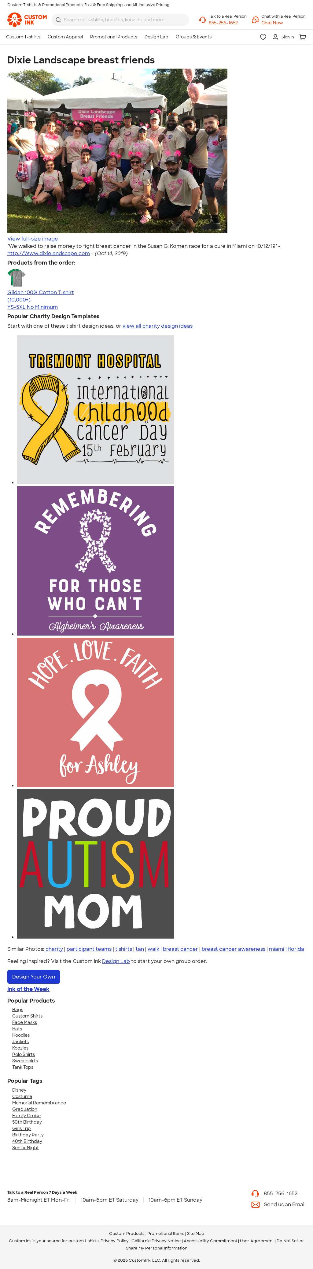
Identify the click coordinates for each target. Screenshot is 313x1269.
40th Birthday (27, 1141)
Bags (17, 1009)
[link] (27, 19)
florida (296, 949)
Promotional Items (165, 1233)
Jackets (20, 1041)
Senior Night (25, 1147)
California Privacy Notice (156, 1240)
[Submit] (58, 20)
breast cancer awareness (233, 949)
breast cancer (180, 949)
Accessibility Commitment (210, 1240)
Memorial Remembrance (39, 1103)
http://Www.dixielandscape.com (48, 253)
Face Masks (24, 1022)
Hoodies (21, 1035)
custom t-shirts (83, 1240)
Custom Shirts (27, 1016)
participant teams (89, 949)
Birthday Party (28, 1135)
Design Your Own (33, 977)
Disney (19, 1090)
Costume (22, 1096)
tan (140, 949)
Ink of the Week (28, 989)
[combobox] (120, 20)
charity (54, 949)
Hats (17, 1029)
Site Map (195, 1233)
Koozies (20, 1048)
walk (153, 949)
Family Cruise (26, 1115)
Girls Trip (21, 1128)
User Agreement (257, 1240)
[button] (283, 23)
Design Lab (116, 961)
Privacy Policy (115, 1240)
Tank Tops (22, 1067)
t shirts (123, 949)
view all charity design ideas (158, 326)
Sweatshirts (25, 1061)
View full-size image (32, 239)
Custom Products (127, 1233)
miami (276, 949)
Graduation (24, 1109)
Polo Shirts (23, 1054)
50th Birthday (27, 1122)
